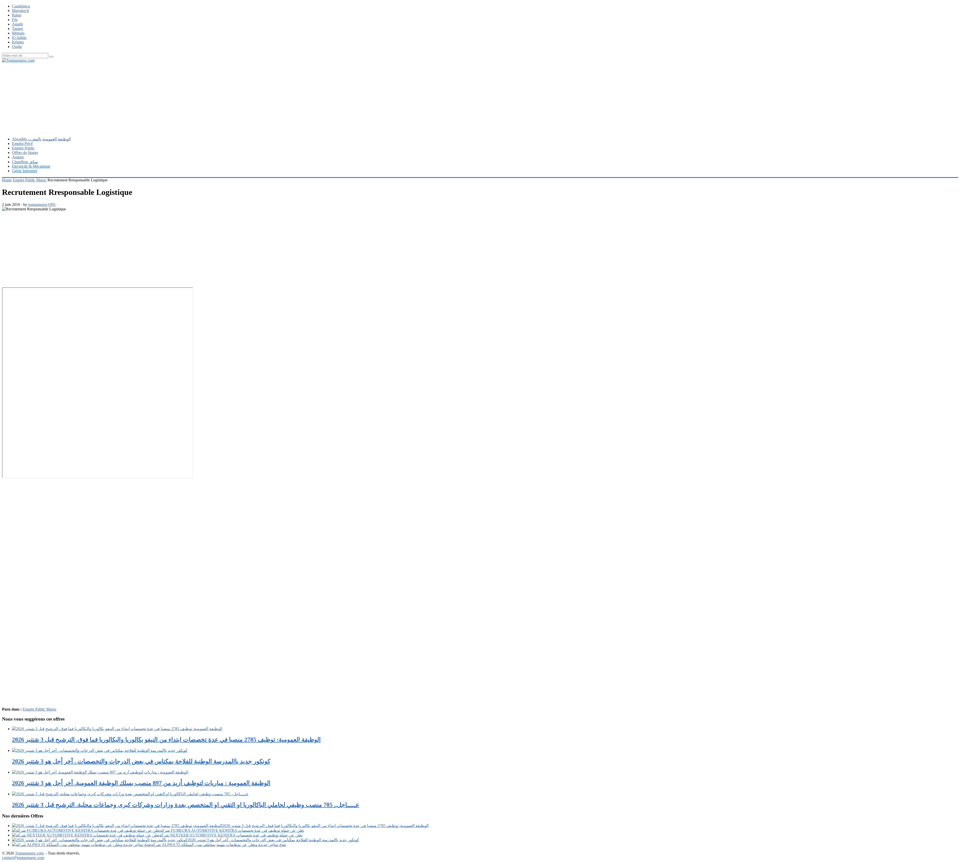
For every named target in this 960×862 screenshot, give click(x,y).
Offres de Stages (25, 152)
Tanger (17, 28)
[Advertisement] (152, 98)
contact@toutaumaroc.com (23, 858)
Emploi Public (23, 148)
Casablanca (21, 6)
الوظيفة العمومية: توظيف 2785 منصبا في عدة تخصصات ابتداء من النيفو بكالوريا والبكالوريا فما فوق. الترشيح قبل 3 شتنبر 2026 (325, 826)
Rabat (16, 15)
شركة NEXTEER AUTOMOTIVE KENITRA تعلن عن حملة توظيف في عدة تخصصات (230, 835)
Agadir (17, 24)
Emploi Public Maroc (29, 180)
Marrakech (20, 10)
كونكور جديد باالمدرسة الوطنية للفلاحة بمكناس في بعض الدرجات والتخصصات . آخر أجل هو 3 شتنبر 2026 (273, 840)
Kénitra (18, 42)
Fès (15, 19)
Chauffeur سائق (25, 162)
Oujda (17, 46)
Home (7, 180)
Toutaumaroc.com (29, 853)
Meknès (18, 33)
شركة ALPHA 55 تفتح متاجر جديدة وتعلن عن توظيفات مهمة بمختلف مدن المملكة (218, 845)
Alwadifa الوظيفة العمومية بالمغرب (41, 139)
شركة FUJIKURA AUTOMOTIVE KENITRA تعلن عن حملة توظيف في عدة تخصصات (232, 830)
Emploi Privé (22, 143)
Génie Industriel (24, 171)
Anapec (18, 157)
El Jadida (19, 37)
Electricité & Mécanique (31, 166)
